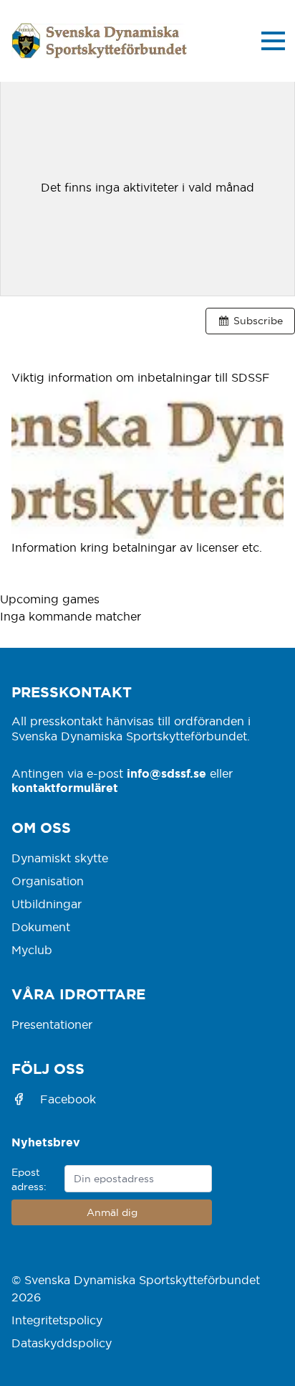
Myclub (31, 950)
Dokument (40, 927)
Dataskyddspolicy (61, 1343)
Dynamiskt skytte (59, 858)
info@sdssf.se (166, 773)
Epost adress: (29, 1179)
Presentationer (51, 1024)
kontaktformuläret (64, 787)
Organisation (47, 881)
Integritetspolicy (56, 1320)
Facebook (68, 1099)
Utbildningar (46, 904)
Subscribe (258, 320)
